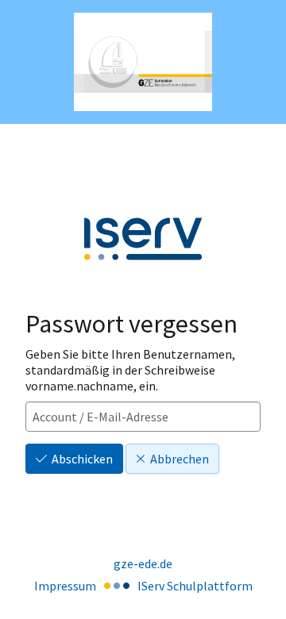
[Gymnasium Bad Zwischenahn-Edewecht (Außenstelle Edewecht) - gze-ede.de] (143, 62)
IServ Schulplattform (195, 586)
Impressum (65, 586)
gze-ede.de (143, 563)
